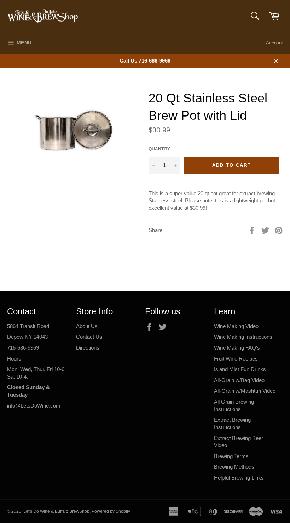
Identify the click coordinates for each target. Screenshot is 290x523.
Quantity (159, 149)
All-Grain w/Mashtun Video (245, 391)
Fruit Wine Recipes (236, 359)
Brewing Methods (234, 467)
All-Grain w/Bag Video (239, 380)
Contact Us (89, 337)
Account (274, 43)
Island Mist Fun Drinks (240, 369)
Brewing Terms (231, 456)
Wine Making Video (236, 326)
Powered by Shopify (111, 511)
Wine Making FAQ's (237, 348)
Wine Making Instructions (243, 337)
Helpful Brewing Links (239, 478)
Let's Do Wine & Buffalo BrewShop (56, 511)
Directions (87, 348)
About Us (87, 326)
